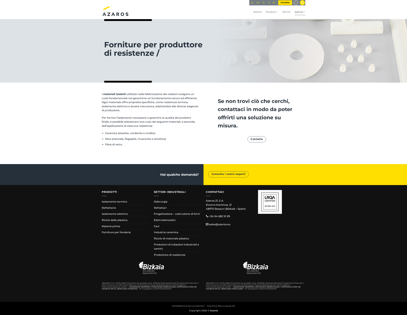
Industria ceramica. (166, 232)
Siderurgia (160, 201)
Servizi (286, 11)
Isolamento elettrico (115, 213)
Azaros (257, 11)
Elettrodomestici (165, 220)
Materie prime (111, 226)
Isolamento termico (114, 201)
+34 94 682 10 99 (219, 216)
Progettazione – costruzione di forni (177, 213)
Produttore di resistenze (169, 254)
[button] (302, 2)
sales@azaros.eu (220, 224)
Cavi (156, 226)
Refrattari (160, 207)
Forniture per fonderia (116, 232)
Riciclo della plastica (115, 220)
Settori (299, 12)
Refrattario (109, 207)
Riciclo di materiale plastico (171, 238)
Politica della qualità (221, 306)
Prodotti (271, 12)
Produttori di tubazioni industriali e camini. (176, 246)
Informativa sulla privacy (188, 306)
